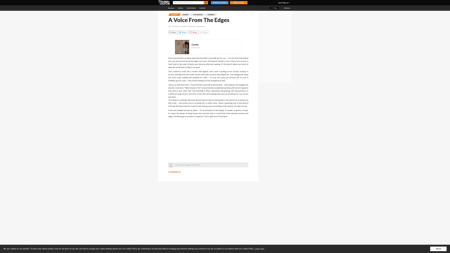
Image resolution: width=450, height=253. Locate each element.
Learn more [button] (259, 249)
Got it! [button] (438, 249)
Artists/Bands (191, 8)
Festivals (202, 8)
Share (173, 32)
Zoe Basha (195, 47)
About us (287, 8)
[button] (284, 2)
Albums (180, 8)
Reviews (171, 8)
